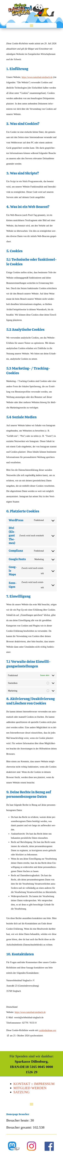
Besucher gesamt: (19, 1127)
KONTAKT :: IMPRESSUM (34, 1084)
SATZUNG (21, 1092)
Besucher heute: (18, 1120)
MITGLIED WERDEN (30, 1088)
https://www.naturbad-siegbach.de (37, 77)
